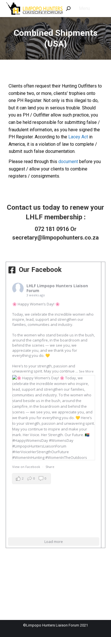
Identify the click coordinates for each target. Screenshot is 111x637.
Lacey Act (78, 137)
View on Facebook (26, 467)
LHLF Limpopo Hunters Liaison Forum (57, 288)
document (68, 161)
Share (50, 467)
